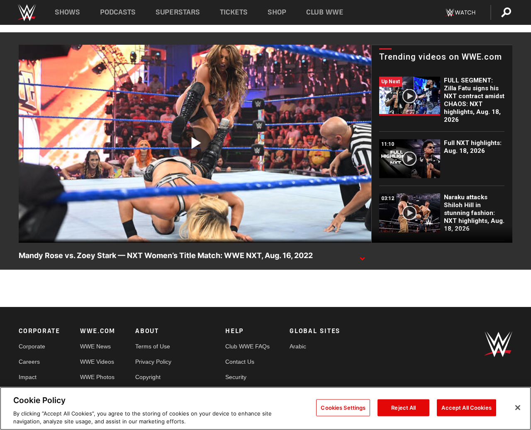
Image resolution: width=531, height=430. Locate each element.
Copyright (148, 377)
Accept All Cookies (466, 407)
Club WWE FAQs (247, 346)
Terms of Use (152, 346)
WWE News (95, 346)
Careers (29, 361)
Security (235, 377)
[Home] (26, 12)
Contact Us (239, 361)
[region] (265, 408)
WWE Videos (97, 361)
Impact (28, 377)
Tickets (234, 12)
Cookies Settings (343, 407)
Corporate (32, 346)
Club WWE (324, 12)
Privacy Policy (153, 361)
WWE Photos (97, 377)
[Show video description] (362, 256)
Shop (277, 12)
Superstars (178, 12)
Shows (67, 12)
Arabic (298, 346)
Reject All (403, 407)
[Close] (518, 408)
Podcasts (118, 12)
